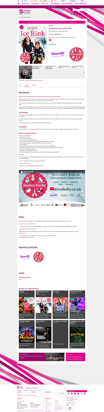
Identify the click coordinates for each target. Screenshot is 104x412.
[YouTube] (78, 394)
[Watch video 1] (52, 72)
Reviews (26, 85)
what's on (72, 22)
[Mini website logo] (69, 405)
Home (25, 17)
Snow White (56, 291)
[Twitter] (71, 394)
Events (63, 1)
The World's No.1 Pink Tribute (60, 321)
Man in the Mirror (40, 321)
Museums (72, 1)
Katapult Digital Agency (74, 399)
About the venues (48, 406)
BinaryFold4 (71, 400)
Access (46, 407)
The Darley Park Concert (76, 291)
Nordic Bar (21, 291)
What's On (28, 17)
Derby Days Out (22, 233)
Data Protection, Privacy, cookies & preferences (59, 408)
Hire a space (57, 404)
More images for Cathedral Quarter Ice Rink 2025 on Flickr (30, 80)
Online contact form (20, 400)
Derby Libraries (33, 390)
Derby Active (20, 390)
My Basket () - (53, 6)
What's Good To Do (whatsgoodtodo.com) (27, 223)
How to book (47, 402)
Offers (46, 400)
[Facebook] (68, 394)
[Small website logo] (21, 387)
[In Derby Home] (18, 1)
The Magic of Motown (24, 321)
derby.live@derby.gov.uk (37, 404)
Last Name (33, 392)
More (22, 317)
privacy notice (35, 395)
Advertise (56, 402)
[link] (25, 5)
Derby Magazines (22, 237)
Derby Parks (26, 390)
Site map (56, 410)
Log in (49, 6)
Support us (57, 400)
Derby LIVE (39, 390)
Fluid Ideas (71, 397)
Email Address (48, 392)
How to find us (48, 409)
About (82, 1)
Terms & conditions (58, 406)
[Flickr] (74, 394)
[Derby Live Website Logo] (28, 11)
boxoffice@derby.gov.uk (23, 404)
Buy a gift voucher (48, 404)
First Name (19, 392)
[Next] (83, 72)
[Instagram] (81, 394)
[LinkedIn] (84, 394)
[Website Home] (18, 4)
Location (34, 85)
